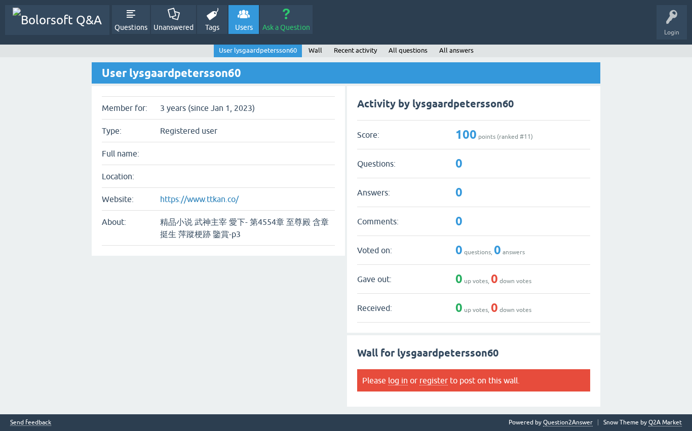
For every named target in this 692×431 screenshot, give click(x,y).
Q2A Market (665, 422)
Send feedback (30, 422)
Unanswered (173, 27)
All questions (408, 50)
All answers (456, 50)
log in (398, 380)
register (433, 380)
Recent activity (355, 50)
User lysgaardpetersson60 (258, 50)
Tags (212, 27)
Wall (315, 50)
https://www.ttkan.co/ (199, 199)
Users (244, 27)
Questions (130, 27)
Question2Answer (568, 422)
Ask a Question (286, 27)
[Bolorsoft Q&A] (57, 20)
